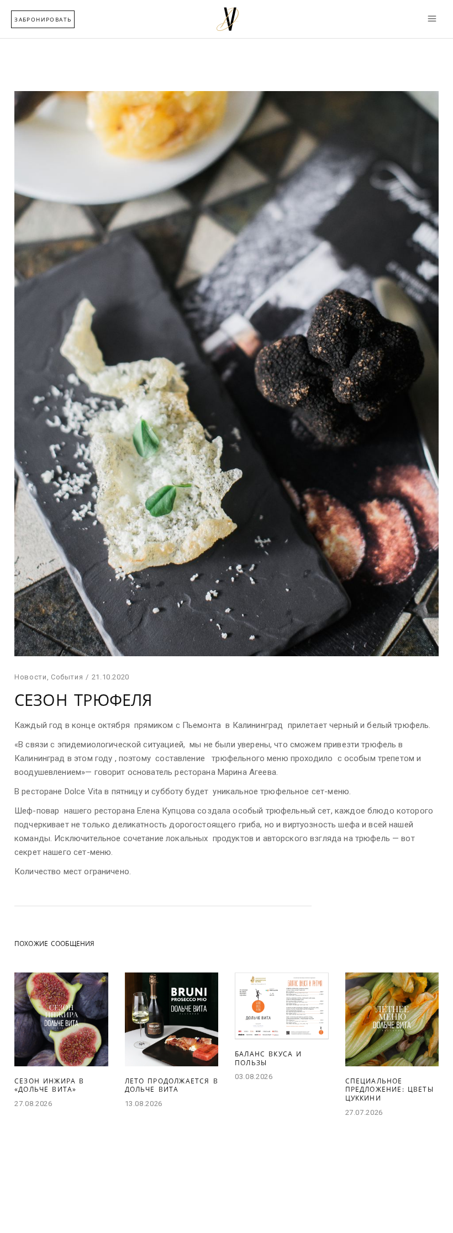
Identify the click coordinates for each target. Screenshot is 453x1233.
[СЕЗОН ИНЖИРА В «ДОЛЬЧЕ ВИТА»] (61, 1019)
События (67, 677)
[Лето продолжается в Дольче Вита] (172, 1019)
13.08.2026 (144, 1103)
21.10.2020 (111, 677)
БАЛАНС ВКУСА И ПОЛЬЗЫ (268, 1058)
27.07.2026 (364, 1112)
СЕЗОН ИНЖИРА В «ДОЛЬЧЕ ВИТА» (49, 1085)
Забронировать (42, 19)
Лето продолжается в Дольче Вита (171, 1085)
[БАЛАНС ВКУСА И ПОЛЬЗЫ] (282, 1005)
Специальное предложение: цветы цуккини (389, 1089)
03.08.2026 (254, 1076)
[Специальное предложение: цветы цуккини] (392, 1019)
